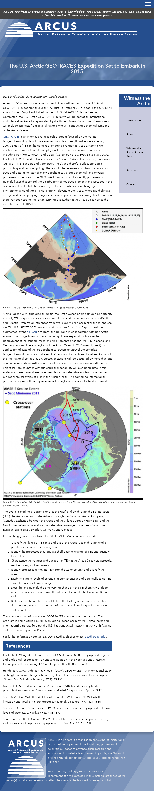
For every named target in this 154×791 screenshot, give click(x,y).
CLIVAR (32, 331)
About (130, 134)
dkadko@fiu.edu (95, 636)
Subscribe (132, 170)
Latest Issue (133, 120)
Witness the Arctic (137, 100)
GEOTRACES (11, 136)
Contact (131, 184)
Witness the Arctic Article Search (134, 152)
